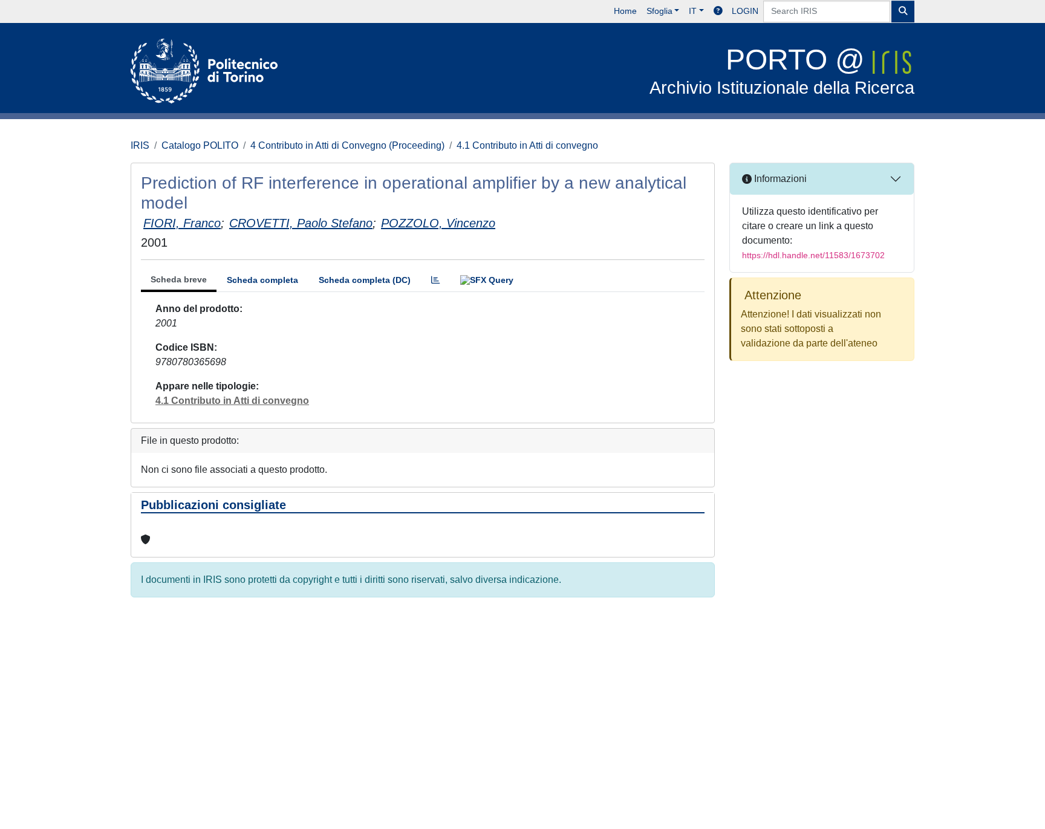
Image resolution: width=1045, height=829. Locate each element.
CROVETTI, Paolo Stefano (301, 223)
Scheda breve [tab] (179, 279)
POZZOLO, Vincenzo (438, 223)
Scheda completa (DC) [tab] (365, 280)
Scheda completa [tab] (262, 280)
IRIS (140, 145)
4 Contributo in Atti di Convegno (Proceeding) (347, 145)
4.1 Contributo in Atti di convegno (527, 145)
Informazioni (779, 179)
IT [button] (693, 11)
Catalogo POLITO (199, 145)
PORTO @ (781, 70)
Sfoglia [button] (659, 11)
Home (625, 11)
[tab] (435, 280)
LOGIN (745, 11)
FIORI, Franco (182, 223)
